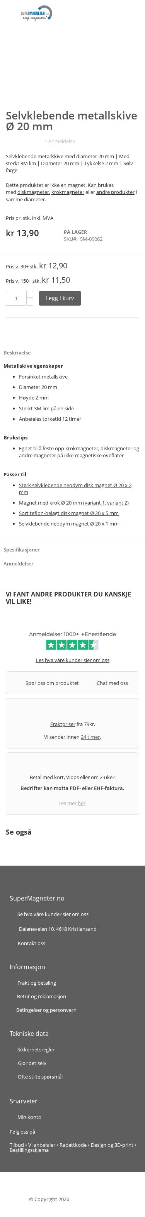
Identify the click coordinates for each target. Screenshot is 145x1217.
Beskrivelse (17, 352)
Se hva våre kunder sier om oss (53, 915)
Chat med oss (112, 682)
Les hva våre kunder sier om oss (72, 660)
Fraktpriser (62, 724)
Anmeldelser (18, 563)
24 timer (90, 736)
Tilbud (17, 1144)
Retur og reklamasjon (41, 997)
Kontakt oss (31, 943)
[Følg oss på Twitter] (58, 1131)
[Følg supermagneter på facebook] (44, 1131)
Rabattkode (73, 1144)
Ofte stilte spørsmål (40, 1076)
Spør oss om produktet (52, 682)
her (81, 803)
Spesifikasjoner (21, 549)
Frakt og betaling (36, 983)
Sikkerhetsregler (36, 1049)
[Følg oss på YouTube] (65, 1131)
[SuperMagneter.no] (36, 13)
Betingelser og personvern (46, 1010)
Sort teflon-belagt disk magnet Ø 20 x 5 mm (69, 513)
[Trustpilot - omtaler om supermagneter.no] (72, 643)
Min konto (29, 1116)
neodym (60, 523)
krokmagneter (67, 191)
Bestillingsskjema (29, 1149)
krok (54, 502)
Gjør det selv (32, 1063)
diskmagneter (33, 191)
